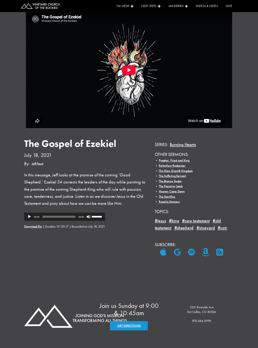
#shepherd (184, 228)
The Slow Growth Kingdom (176, 171)
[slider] (97, 216)
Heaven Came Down (172, 191)
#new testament (196, 221)
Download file (33, 226)
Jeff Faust (37, 164)
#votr (222, 228)
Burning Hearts (183, 144)
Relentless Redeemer (172, 166)
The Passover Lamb (171, 186)
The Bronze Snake (170, 181)
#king (174, 221)
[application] (64, 217)
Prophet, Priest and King (174, 160)
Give (229, 6)
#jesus (160, 221)
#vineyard (206, 228)
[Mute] (88, 217)
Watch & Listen (207, 6)
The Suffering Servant (172, 176)
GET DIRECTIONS (129, 326)
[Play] (29, 217)
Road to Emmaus (169, 202)
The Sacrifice (167, 197)
